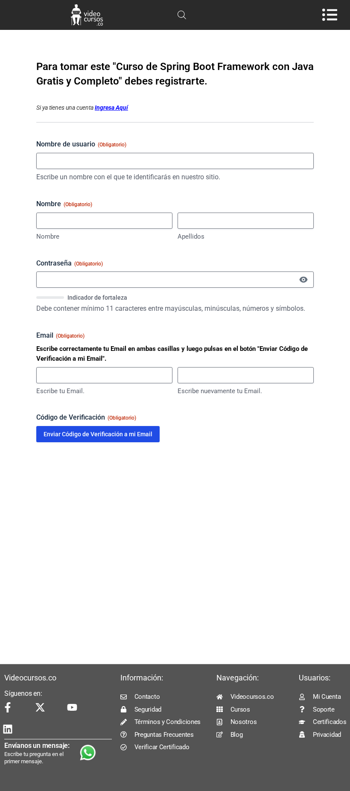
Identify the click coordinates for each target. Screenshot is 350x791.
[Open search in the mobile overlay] (182, 15)
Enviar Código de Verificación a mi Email (98, 434)
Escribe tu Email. (60, 391)
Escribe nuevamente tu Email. (220, 391)
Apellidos (191, 236)
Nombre (47, 236)
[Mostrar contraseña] (303, 279)
